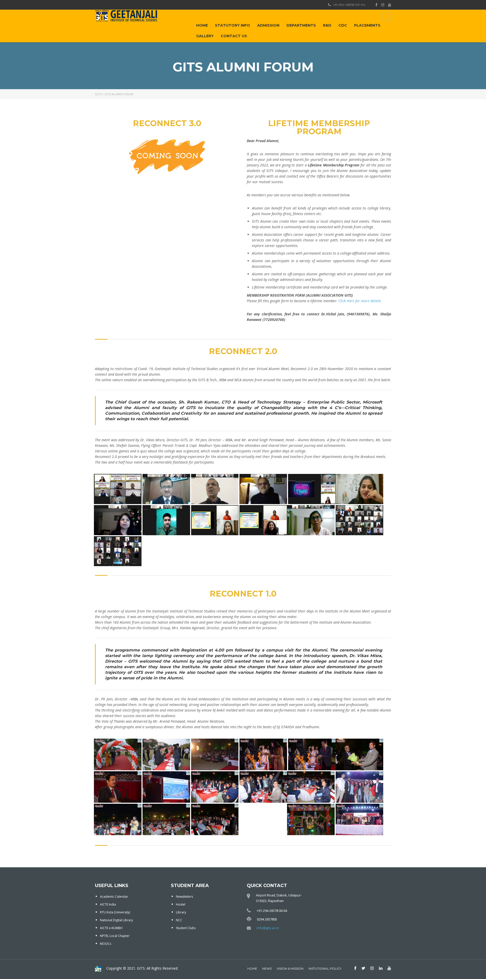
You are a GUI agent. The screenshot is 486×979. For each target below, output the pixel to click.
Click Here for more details (359, 300)
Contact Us (234, 36)
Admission (268, 25)
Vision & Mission (290, 968)
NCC (179, 920)
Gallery (205, 36)
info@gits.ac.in (268, 928)
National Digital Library (116, 920)
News (267, 968)
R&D (327, 25)
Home (202, 25)
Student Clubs (186, 928)
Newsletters (184, 896)
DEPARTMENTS (301, 25)
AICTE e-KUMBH (111, 928)
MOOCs (105, 944)
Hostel (180, 904)
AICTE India (108, 904)
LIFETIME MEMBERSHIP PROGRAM (319, 127)
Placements (367, 25)
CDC (342, 25)
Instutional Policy (325, 968)
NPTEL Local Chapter (115, 936)
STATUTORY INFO (232, 25)
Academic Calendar (114, 896)
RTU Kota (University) (115, 912)
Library (181, 912)
